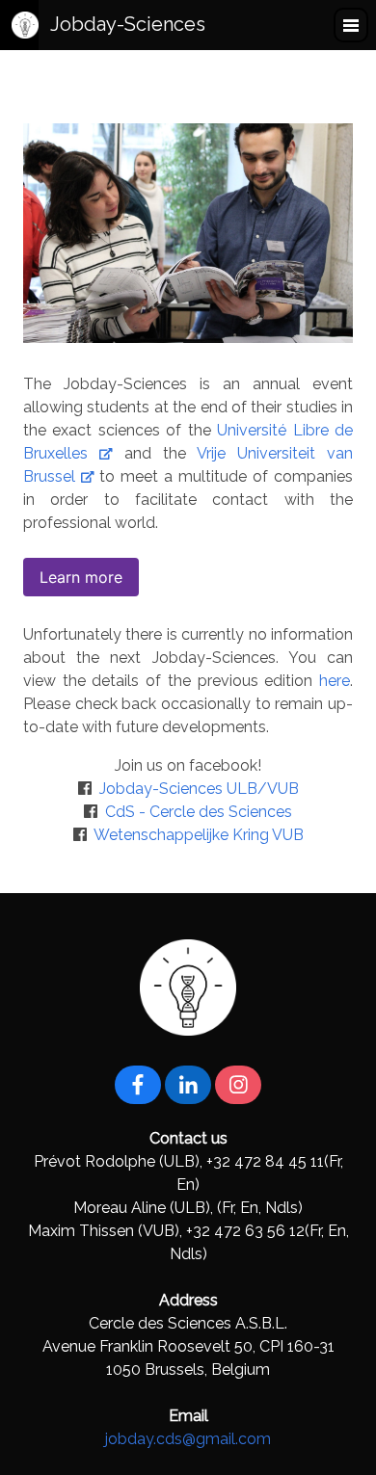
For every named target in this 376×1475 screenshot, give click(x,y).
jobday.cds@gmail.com (188, 1439)
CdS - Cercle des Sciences (198, 812)
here (334, 681)
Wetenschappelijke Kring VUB (199, 835)
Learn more (81, 577)
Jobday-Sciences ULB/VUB (199, 788)
